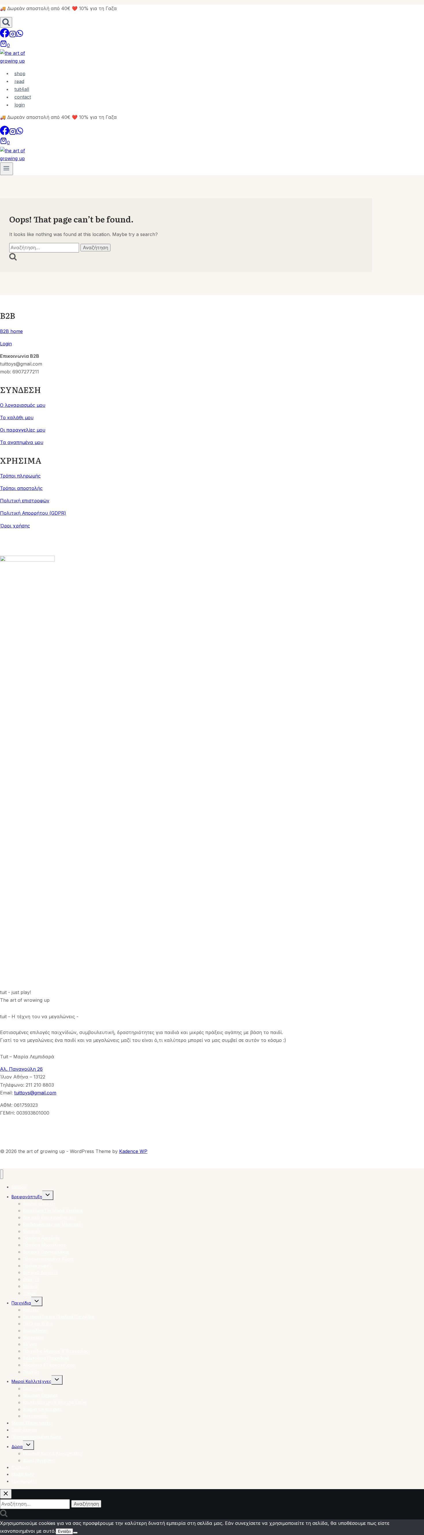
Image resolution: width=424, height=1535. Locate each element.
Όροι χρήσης (15, 526)
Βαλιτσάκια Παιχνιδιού (46, 1358)
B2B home (11, 331)
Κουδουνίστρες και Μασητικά (52, 1224)
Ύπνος (29, 1293)
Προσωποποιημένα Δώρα (48, 1258)
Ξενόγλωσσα (24, 1429)
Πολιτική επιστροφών (24, 500)
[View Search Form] (6, 22)
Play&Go (31, 1371)
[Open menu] (6, 168)
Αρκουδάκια (35, 1330)
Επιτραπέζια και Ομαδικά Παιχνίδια (58, 1316)
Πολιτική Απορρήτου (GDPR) (33, 513)
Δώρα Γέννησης (38, 1460)
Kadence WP (133, 1151)
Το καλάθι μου (16, 417)
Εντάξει (64, 1531)
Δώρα (17, 1446)
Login (6, 344)
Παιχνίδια (21, 1302)
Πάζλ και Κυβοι (38, 1323)
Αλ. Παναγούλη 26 (21, 1069)
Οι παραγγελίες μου (22, 430)
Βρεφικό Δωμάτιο (40, 1272)
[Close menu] (1, 1174)
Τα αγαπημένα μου (21, 442)
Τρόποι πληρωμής (20, 476)
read (19, 81)
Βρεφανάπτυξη (27, 1196)
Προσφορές (23, 1481)
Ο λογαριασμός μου (22, 405)
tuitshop (19, 1186)
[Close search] (6, 1494)
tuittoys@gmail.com (35, 1093)
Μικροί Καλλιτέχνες (31, 1381)
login (19, 105)
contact (22, 97)
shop (19, 73)
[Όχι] (75, 1533)
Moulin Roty (23, 1474)
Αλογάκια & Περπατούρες (49, 1364)
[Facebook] (4, 36)
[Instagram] (12, 36)
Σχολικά (20, 1467)
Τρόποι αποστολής (21, 488)
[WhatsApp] (19, 36)
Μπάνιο (30, 1286)
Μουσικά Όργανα (40, 1395)
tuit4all (21, 89)
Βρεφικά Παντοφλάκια (46, 1251)
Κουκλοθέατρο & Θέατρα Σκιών (55, 1402)
